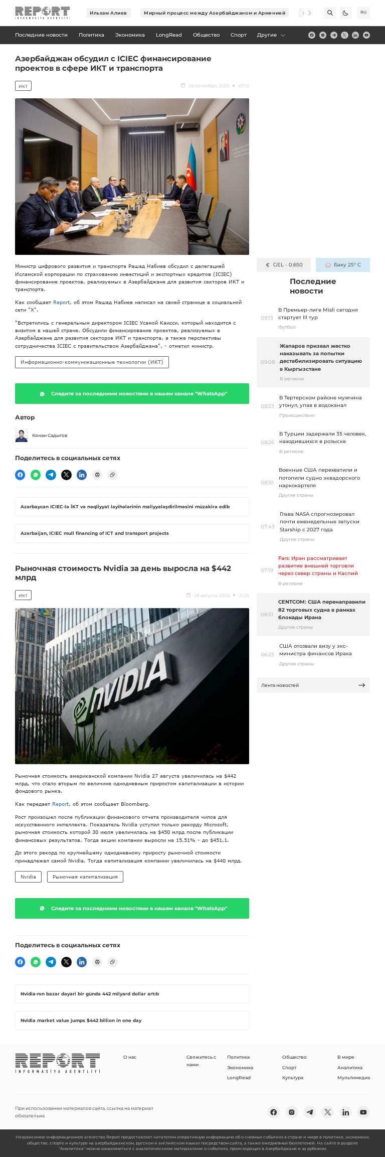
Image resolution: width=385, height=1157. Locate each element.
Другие (267, 35)
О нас (129, 1057)
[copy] (112, 475)
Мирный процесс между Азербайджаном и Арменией (214, 13)
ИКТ (23, 86)
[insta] (322, 35)
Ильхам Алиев (108, 13)
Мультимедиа (353, 1077)
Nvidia (28, 877)
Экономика (240, 1067)
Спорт (289, 1067)
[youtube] (366, 35)
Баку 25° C (347, 264)
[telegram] (333, 35)
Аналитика (349, 1067)
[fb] (311, 35)
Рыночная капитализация (85, 877)
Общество (294, 1057)
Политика (238, 1057)
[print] (97, 475)
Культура (292, 1077)
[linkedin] (355, 35)
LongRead (239, 1077)
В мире (345, 1057)
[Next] (305, 13)
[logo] (42, 13)
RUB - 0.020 (288, 264)
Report (61, 302)
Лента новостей (280, 685)
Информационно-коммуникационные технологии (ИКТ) (92, 362)
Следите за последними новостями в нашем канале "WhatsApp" (139, 393)
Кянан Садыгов (50, 435)
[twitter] (344, 35)
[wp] (36, 475)
